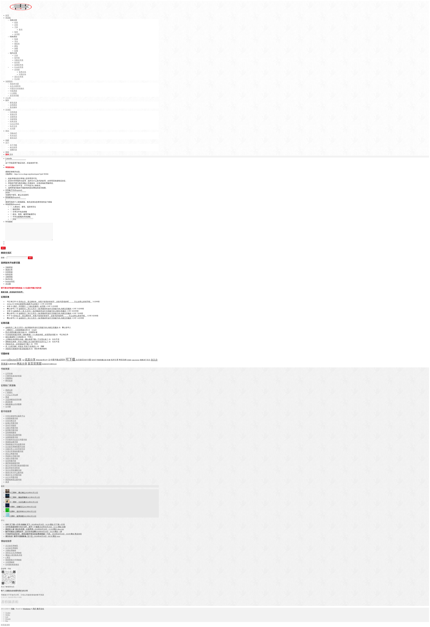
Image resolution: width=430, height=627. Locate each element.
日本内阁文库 (10, 421)
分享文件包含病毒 (20, 212)
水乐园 (8, 284)
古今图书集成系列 (56, 360)
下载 (23, 360)
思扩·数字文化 (38, 609)
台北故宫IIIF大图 (83, 360)
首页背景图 (35, 363)
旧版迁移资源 (135, 360)
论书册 (8, 407)
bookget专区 (10, 281)
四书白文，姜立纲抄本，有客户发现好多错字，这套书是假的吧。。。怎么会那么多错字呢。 (55, 302)
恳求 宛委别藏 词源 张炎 (15, 332)
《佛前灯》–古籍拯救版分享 (16, 330)
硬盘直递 (9, 381)
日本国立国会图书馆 (13, 435)
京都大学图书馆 (11, 428)
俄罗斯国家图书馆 (12, 463)
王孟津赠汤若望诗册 (13, 399)
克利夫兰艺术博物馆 (13, 553)
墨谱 (7, 397)
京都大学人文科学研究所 (15, 449)
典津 (7, 482)
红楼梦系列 (12, 364)
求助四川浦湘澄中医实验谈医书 (17, 349)
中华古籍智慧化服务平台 (15, 416)
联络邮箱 (12, 197)
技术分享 (114, 360)
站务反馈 (9, 274)
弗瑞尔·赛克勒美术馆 (13, 555)
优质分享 (30, 359)
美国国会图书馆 (11, 442)
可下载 (70, 359)
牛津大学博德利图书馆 (14, 451)
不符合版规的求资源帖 (22, 217)
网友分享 (22, 363)
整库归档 (123, 360)
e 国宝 (7, 557)
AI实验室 (3, 360)
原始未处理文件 (42, 360)
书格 (12, 609)
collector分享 (13, 359)
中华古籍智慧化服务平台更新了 (27, 304)
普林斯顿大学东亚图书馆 (15, 444)
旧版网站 (9, 378)
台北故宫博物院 (11, 548)
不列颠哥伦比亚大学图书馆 (16, 440)
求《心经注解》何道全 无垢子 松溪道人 (21, 346)
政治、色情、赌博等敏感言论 (24, 214)
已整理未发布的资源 (13, 376)
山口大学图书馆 (11, 477)
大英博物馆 (9, 562)
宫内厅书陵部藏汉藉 (99, 360)
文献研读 (9, 267)
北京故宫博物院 (11, 546)
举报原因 (12, 204)
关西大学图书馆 (11, 458)
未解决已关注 (145, 360)
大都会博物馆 (10, 550)
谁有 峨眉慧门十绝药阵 (14, 337)
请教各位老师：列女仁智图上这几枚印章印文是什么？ (26, 342)
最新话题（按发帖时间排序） (12, 292)
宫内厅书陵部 (10, 425)
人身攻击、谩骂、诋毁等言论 (24, 207)
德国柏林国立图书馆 (13, 480)
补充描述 (9, 222)
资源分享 (9, 270)
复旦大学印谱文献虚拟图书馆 (17, 465)
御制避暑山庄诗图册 (13, 404)
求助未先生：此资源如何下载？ (17, 344)
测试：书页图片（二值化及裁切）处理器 (29, 306)
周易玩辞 (9, 390)
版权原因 (16, 209)
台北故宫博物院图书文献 (15, 447)
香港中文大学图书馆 (13, 475)
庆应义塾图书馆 (11, 454)
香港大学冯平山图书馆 (14, 473)
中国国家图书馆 (11, 418)
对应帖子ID (13, 190)
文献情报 (9, 277)
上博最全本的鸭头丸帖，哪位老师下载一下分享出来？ (26, 339)
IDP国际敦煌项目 (12, 565)
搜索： (3, 258)
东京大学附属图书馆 (13, 470)
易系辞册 (9, 402)
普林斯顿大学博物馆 (13, 560)
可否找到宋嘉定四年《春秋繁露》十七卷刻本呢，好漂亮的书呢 (30, 335)
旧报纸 (129, 360)
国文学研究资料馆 (12, 468)
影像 (108, 360)
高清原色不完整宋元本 (49, 364)
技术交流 (9, 279)
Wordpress (26, 609)
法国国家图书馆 (11, 437)
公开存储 (9, 373)
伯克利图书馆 (10, 461)
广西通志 (9, 392)
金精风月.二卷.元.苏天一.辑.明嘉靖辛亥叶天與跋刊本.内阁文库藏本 (45, 309)
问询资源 (9, 272)
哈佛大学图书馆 (11, 423)
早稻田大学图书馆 (12, 456)
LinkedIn (8, 158)
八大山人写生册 (11, 395)
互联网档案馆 (10, 432)
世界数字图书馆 (11, 430)
